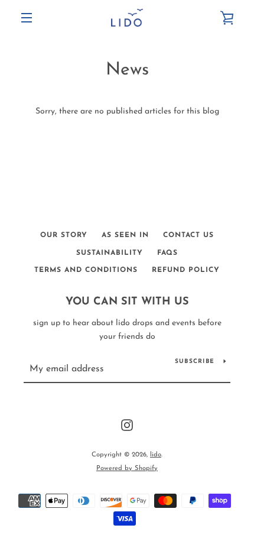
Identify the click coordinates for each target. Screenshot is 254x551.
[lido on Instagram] (127, 424)
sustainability (109, 253)
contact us (188, 235)
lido (155, 455)
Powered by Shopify (127, 468)
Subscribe (194, 361)
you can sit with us (127, 302)
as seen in (125, 235)
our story (63, 235)
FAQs (167, 253)
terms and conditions (86, 270)
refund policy (186, 270)
